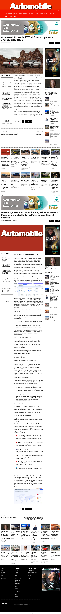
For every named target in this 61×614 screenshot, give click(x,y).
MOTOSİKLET (51, 13)
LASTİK (36, 13)
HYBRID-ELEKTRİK (33, 10)
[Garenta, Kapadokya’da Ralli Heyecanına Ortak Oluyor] (47, 134)
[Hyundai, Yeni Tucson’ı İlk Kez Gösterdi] (47, 99)
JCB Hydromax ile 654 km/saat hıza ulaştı (6, 94)
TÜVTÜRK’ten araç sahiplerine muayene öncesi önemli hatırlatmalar (6, 105)
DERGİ (6, 16)
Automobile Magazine (7, 42)
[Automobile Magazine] (30, 5)
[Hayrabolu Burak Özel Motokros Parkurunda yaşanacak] (47, 127)
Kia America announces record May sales (44, 181)
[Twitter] (53, 43)
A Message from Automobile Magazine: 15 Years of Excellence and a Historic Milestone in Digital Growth (5, 160)
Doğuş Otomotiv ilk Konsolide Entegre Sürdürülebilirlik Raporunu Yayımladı (6, 111)
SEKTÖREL (15, 13)
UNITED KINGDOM (54, 167)
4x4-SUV (51, 97)
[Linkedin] (6, 125)
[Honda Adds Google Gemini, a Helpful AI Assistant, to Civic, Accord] (45, 152)
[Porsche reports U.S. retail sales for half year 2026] (35, 152)
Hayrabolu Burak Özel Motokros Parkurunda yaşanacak (54, 127)
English (2, 167)
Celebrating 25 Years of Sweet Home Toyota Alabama (25, 181)
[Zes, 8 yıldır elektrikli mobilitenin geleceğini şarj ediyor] (47, 112)
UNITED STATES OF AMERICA (14, 164)
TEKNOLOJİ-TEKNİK (23, 13)
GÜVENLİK (31, 13)
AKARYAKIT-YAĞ (8, 13)
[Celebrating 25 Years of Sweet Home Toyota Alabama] (25, 175)
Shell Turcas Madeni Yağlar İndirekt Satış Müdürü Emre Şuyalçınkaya (6, 82)
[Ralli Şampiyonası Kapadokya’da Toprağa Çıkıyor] (47, 105)
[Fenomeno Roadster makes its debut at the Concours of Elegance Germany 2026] (15, 152)
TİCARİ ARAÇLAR (50, 10)
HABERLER (7, 10)
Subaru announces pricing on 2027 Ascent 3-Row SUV (15, 181)
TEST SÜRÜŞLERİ (42, 10)
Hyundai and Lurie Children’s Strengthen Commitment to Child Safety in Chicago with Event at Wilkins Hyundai (55, 183)
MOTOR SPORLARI (43, 13)
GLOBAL (18, 10)
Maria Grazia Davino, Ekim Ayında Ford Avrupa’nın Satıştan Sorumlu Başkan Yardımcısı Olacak (51, 92)
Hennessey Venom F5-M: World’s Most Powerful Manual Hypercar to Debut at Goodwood (54, 160)
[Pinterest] (56, 43)
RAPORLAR (12, 16)
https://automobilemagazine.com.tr (7, 123)
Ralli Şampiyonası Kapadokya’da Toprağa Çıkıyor (54, 105)
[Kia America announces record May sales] (45, 175)
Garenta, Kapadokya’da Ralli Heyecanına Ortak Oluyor (55, 134)
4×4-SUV (13, 10)
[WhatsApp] (58, 43)
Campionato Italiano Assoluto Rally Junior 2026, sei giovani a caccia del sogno (11, 133)
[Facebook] (50, 43)
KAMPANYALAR (25, 10)
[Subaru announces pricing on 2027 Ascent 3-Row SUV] (15, 175)
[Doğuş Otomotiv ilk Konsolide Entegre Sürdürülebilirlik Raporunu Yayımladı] (47, 119)
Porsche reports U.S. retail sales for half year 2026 (35, 158)
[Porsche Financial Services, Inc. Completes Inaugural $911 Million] (35, 175)
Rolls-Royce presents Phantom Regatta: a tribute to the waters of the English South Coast (5, 183)
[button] (58, 11)
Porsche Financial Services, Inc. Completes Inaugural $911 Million (35, 182)
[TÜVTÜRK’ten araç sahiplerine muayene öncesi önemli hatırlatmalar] (47, 141)
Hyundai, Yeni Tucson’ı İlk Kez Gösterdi (7, 99)
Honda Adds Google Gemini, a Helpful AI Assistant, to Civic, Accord (45, 158)
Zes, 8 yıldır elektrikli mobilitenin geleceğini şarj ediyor (6, 88)
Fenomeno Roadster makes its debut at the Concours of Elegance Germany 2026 (15, 159)
